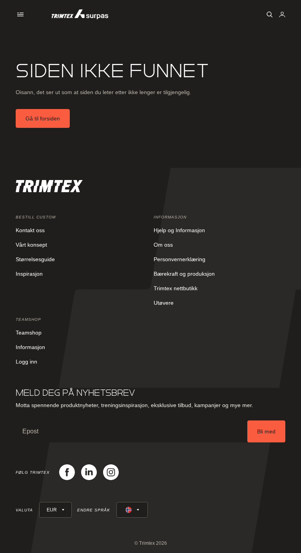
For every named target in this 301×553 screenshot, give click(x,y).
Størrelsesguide (35, 259)
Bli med (266, 431)
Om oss (163, 245)
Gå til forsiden (42, 118)
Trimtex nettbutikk (176, 288)
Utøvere (164, 303)
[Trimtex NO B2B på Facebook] (67, 472)
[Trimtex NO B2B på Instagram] (111, 472)
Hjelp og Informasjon (179, 230)
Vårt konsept (31, 245)
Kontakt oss (30, 230)
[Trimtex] (80, 14)
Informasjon (30, 347)
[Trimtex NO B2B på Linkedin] (89, 472)
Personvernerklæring (179, 259)
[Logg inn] (282, 14)
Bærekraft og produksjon (184, 274)
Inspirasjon (29, 274)
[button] (20, 14)
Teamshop (29, 332)
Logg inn (26, 361)
